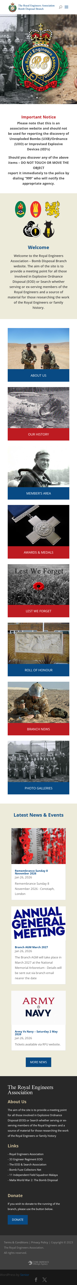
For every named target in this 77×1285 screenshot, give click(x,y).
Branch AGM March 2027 (31, 947)
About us (38, 375)
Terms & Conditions (16, 1242)
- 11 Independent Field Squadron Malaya (33, 1175)
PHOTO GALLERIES (38, 788)
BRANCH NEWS (38, 729)
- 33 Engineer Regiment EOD (25, 1159)
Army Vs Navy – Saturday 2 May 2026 (36, 1033)
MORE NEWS (38, 1062)
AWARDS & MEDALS (38, 552)
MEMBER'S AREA (38, 493)
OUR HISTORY (38, 434)
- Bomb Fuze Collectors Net (24, 1169)
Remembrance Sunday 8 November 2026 (31, 872)
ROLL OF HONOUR (38, 670)
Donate (17, 1220)
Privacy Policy (39, 1242)
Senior (24, 1275)
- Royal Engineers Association (26, 1154)
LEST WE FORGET (38, 611)
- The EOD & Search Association (27, 1164)
